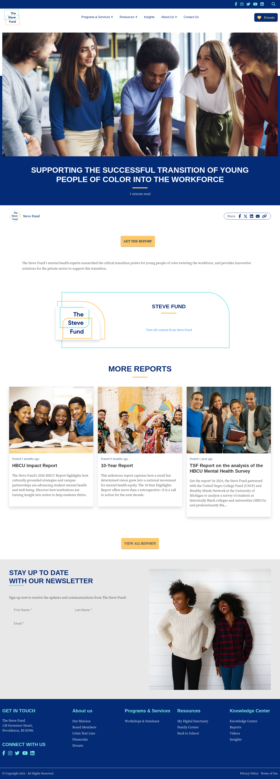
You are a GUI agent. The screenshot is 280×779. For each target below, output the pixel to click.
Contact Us (191, 17)
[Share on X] (245, 216)
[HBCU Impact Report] (51, 420)
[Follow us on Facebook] (236, 4)
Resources (127, 17)
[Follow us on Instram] (242, 4)
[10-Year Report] (140, 420)
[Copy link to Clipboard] (264, 216)
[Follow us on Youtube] (255, 4)
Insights (149, 17)
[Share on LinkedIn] (251, 216)
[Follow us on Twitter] (248, 4)
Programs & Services (95, 17)
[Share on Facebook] (240, 216)
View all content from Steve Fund (169, 330)
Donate (269, 17)
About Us (167, 17)
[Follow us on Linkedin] (262, 4)
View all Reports (140, 543)
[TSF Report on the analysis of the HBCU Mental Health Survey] (229, 420)
